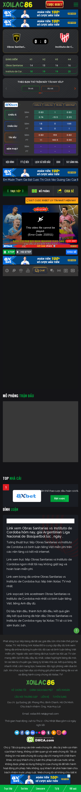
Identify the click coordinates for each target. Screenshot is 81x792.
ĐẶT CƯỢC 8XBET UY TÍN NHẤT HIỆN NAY (52, 200)
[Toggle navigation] (76, 4)
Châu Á (37, 105)
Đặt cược (59, 498)
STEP (11, 251)
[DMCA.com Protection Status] (41, 739)
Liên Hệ (45, 696)
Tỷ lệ (57, 788)
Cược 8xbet (54, 4)
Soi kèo (24, 788)
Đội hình (10, 162)
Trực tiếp (8, 788)
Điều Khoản (63, 689)
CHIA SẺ (71, 251)
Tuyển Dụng (59, 696)
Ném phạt (70, 105)
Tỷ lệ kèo (24, 162)
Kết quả (73, 788)
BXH (58, 162)
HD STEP (26, 251)
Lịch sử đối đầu (42, 162)
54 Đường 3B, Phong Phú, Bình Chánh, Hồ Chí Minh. (45, 702)
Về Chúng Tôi (18, 689)
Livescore (40, 788)
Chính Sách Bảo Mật (41, 689)
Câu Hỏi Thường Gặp (26, 696)
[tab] (15, 191)
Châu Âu (49, 105)
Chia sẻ (69, 191)
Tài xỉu (59, 105)
